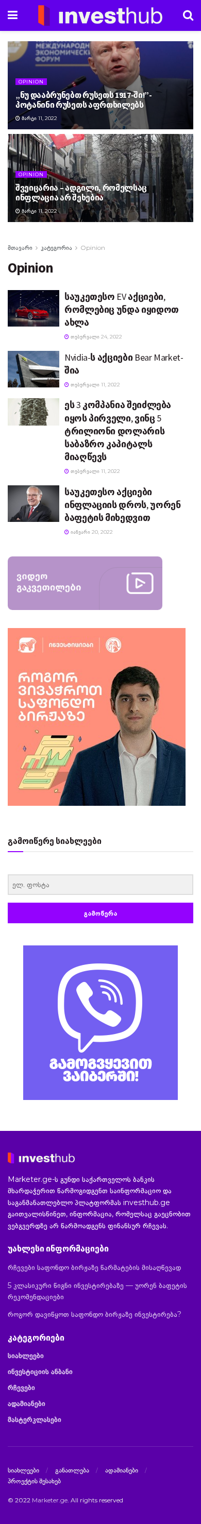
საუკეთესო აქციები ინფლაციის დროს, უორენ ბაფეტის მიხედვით (122, 504)
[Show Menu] (13, 15)
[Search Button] (188, 15)
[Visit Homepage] (100, 15)
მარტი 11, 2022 (38, 118)
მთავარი (20, 247)
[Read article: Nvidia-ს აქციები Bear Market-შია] (33, 369)
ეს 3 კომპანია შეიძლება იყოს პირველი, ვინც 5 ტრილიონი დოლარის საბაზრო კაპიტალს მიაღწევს (117, 431)
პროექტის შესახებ (34, 1481)
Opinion (31, 81)
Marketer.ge (50, 1500)
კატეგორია (56, 247)
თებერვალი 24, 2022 (95, 336)
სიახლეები (26, 1355)
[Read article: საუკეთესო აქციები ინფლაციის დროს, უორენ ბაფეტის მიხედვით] (33, 503)
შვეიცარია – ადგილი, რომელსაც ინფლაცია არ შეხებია (81, 192)
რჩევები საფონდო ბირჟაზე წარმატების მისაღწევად (94, 1267)
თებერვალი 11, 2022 (94, 384)
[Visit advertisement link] (100, 1022)
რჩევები (21, 1387)
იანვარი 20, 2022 (91, 532)
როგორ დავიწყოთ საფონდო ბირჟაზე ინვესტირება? (94, 1314)
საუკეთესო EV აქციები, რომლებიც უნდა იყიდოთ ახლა (121, 309)
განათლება (72, 1470)
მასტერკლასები (34, 1419)
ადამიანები (26, 1403)
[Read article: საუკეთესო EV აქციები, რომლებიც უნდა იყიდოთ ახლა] (33, 308)
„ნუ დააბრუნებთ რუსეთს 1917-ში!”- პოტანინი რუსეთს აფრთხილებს (83, 100)
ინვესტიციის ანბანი (40, 1371)
